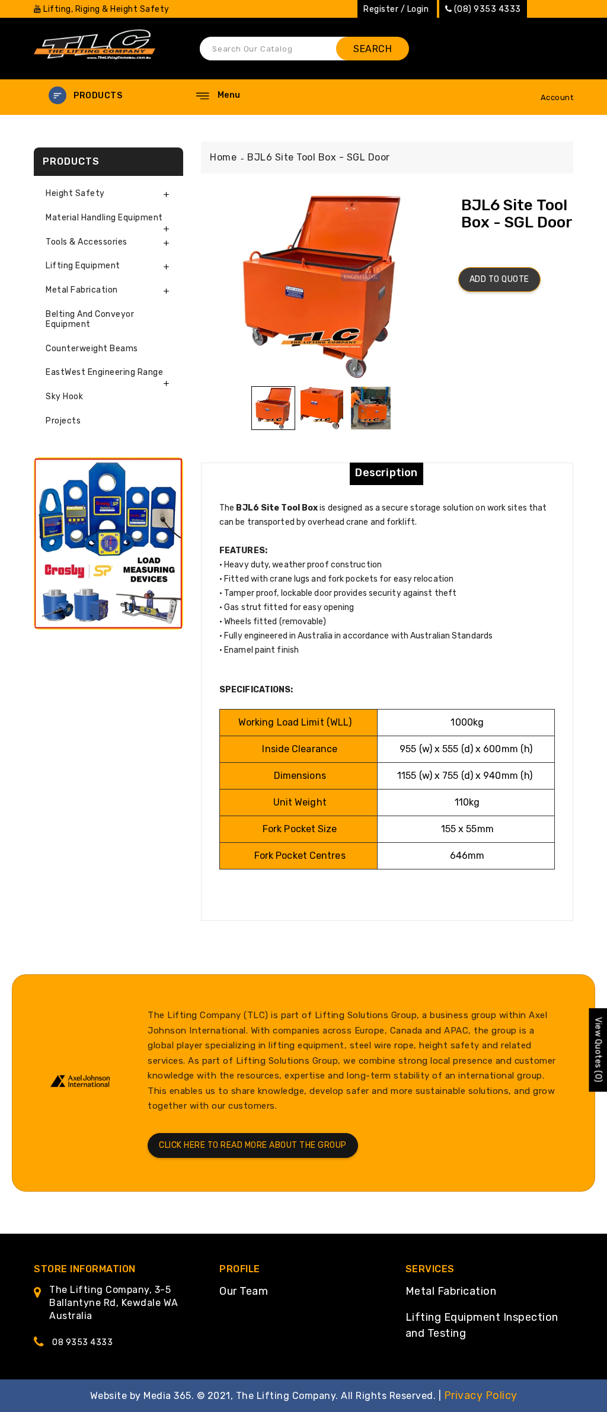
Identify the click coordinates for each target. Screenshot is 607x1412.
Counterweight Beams (92, 349)
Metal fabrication (82, 290)
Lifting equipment (83, 266)
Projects (63, 421)
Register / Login (396, 9)
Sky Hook (64, 396)
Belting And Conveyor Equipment (90, 319)
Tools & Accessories (86, 242)
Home (223, 157)
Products (98, 96)
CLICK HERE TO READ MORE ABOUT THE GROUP (253, 1145)
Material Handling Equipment (104, 218)
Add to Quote (499, 279)
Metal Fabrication (451, 1291)
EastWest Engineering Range (104, 372)
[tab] (108, 194)
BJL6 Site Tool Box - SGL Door (318, 157)
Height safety (75, 193)
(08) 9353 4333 (487, 9)
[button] (108, 96)
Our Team (243, 1291)
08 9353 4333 (82, 1342)
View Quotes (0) (598, 1050)
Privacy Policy (480, 1395)
